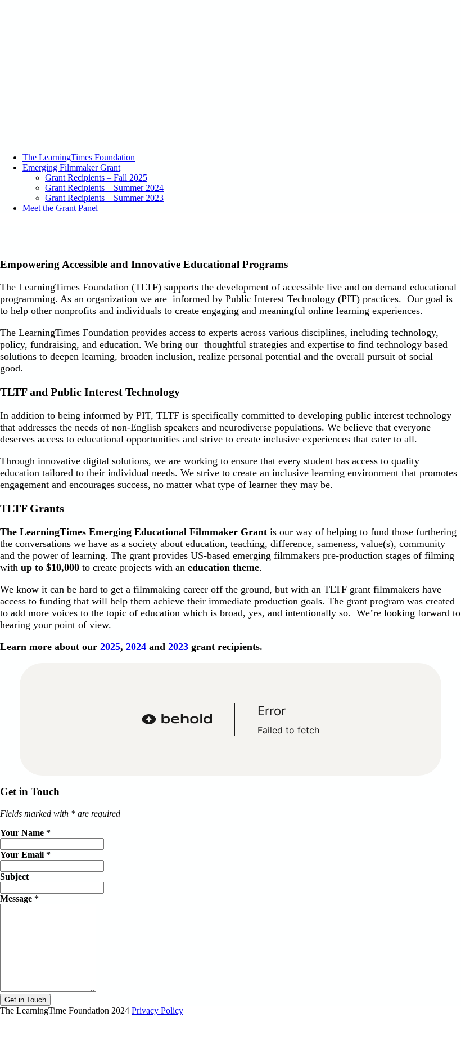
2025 (110, 646)
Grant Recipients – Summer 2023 (104, 198)
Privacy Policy (157, 1010)
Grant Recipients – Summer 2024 (104, 187)
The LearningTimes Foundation (78, 157)
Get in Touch (25, 1000)
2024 (136, 646)
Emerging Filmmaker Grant (71, 167)
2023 (179, 646)
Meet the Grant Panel (60, 208)
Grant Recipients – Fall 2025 (96, 177)
